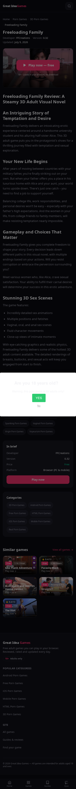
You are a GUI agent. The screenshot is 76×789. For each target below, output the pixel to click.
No (38, 405)
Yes (39, 398)
